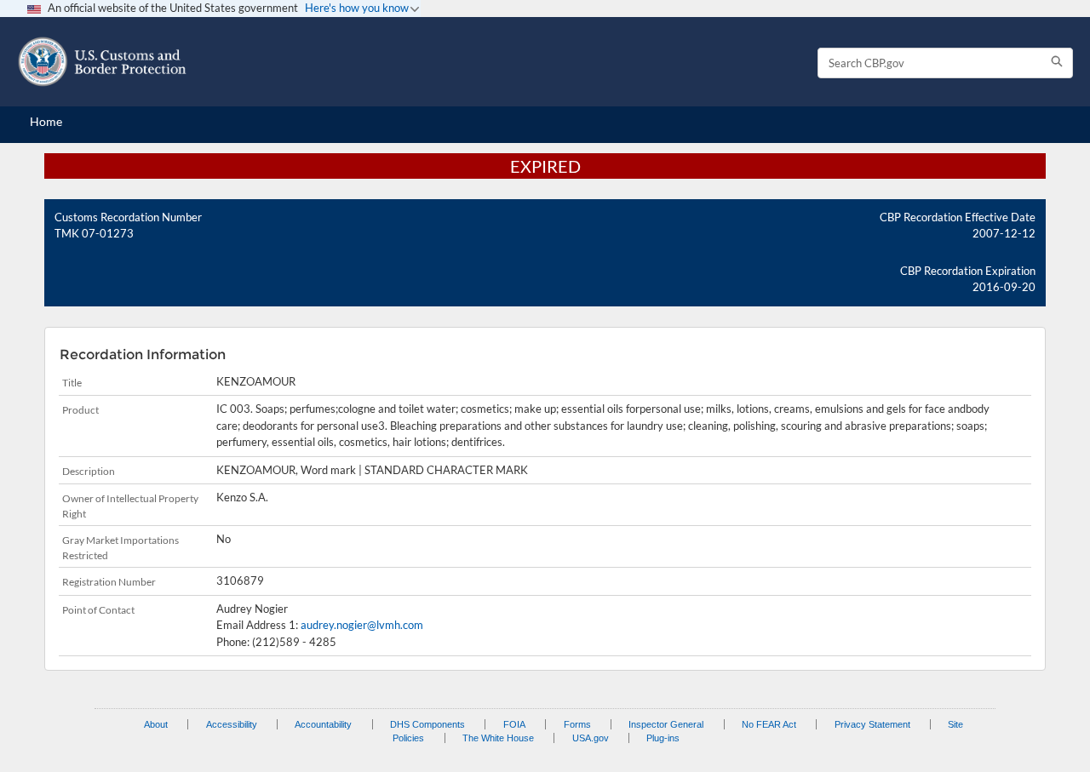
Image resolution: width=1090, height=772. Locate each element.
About (156, 724)
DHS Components (427, 724)
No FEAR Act (769, 724)
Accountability (323, 724)
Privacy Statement (872, 724)
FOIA (514, 724)
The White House (498, 738)
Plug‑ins (663, 738)
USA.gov (590, 738)
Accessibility (231, 724)
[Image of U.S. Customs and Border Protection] (102, 61)
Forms (577, 724)
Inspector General (665, 724)
